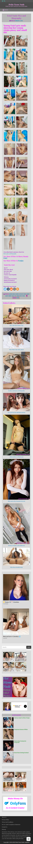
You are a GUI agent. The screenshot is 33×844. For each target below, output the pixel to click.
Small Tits (14, 296)
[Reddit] (11, 289)
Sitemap (4, 829)
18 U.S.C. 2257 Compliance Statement (11, 824)
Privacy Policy (5, 819)
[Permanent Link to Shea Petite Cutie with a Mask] (16, 338)
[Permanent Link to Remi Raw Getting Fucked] (8, 757)
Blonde (17, 294)
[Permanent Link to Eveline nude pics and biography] (16, 370)
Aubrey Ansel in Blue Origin (22, 718)
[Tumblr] (8, 289)
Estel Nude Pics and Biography (16, 17)
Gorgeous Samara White (21, 729)
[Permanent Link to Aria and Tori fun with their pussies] (16, 402)
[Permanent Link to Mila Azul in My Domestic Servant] (16, 479)
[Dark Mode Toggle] (28, 839)
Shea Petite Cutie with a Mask (16, 349)
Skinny (10, 296)
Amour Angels (12, 294)
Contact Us (4, 827)
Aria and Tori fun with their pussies (16, 412)
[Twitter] (5, 289)
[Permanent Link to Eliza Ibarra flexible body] (16, 557)
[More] (17, 289)
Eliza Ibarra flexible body (16, 567)
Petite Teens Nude (16, 4)
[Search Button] (4, 1)
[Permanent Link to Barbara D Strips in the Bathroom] (16, 523)
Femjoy (21, 261)
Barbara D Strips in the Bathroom (16, 545)
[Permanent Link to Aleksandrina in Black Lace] (16, 435)
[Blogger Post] (14, 289)
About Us (4, 817)
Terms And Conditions (7, 822)
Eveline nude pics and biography (16, 390)
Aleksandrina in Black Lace (16, 457)
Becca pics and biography (10, 253)
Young (23, 296)
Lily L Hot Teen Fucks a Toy (16, 325)
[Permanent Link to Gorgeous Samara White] (8, 734)
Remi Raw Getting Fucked (21, 752)
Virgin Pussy (19, 296)
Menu (6, 10)
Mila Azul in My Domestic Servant (16, 501)
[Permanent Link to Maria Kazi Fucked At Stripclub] (8, 745)
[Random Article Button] (2, 1)
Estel (5, 258)
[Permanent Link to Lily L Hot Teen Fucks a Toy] (16, 314)
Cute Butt (21, 294)
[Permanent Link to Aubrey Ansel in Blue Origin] (8, 722)
